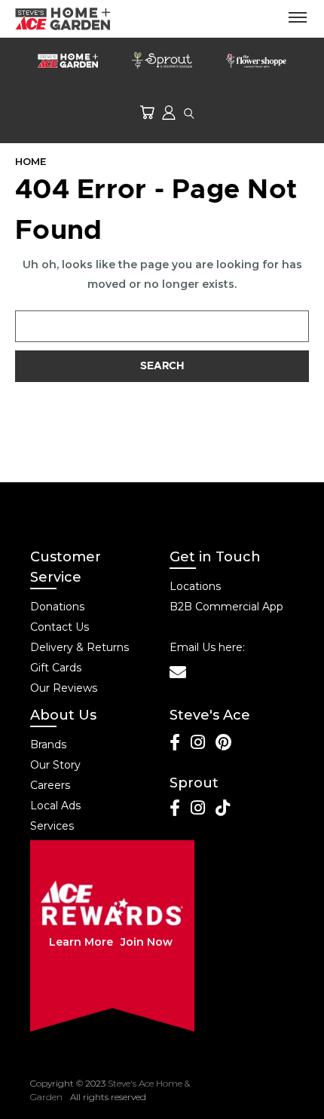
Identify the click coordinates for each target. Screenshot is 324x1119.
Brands (48, 744)
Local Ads (55, 805)
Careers (50, 785)
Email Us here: (207, 647)
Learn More (81, 942)
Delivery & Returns (79, 647)
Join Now (147, 942)
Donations (57, 606)
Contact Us (59, 627)
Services (52, 826)
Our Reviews (63, 688)
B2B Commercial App (226, 606)
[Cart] (147, 111)
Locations (195, 586)
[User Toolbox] (169, 111)
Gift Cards (55, 667)
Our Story (55, 765)
